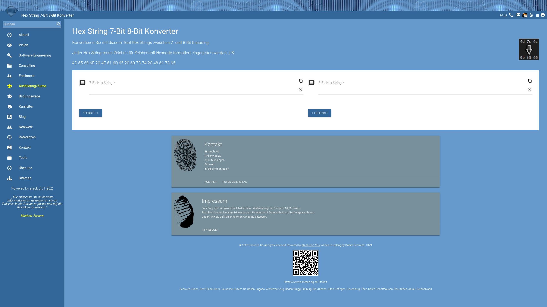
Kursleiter (20, 106)
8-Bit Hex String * (331, 83)
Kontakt (19, 147)
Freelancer (20, 75)
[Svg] (525, 16)
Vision (17, 45)
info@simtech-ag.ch (216, 168)
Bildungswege (23, 96)
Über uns (19, 168)
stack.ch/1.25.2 (41, 188)
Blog (22, 117)
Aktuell (18, 35)
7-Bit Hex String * (102, 83)
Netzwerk (20, 127)
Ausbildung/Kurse (26, 86)
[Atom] (538, 16)
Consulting (21, 65)
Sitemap (25, 178)
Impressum (210, 229)
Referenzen (21, 137)
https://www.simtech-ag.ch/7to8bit (305, 282)
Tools (17, 157)
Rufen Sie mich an (234, 181)
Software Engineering (29, 55)
